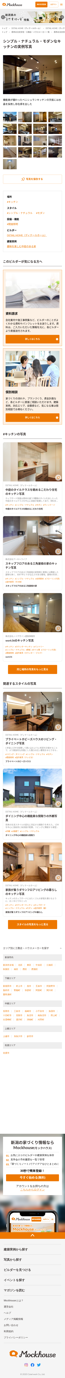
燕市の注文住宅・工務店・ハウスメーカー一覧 (30, 32)
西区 (25, 969)
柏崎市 (28, 1011)
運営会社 (8, 1306)
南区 (16, 969)
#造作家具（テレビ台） (24, 757)
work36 (8, 657)
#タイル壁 (36, 650)
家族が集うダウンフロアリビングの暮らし (24, 912)
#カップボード (40, 905)
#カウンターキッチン (23, 647)
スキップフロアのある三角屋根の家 (21, 586)
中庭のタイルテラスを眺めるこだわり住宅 (24, 509)
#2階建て (15, 831)
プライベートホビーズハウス (18, 761)
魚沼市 (30, 1015)
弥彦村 (28, 990)
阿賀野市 (51, 986)
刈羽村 (41, 1019)
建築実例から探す (16, 1249)
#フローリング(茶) (52, 579)
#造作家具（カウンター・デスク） (29, 653)
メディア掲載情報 (13, 1319)
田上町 (54, 1015)
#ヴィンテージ (49, 505)
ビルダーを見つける (17, 1269)
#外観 (7, 831)
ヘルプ (7, 1313)
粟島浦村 (7, 994)
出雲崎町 (7, 1019)
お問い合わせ (11, 1325)
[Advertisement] (32, 1095)
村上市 (19, 986)
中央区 (39, 965)
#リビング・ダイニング (15, 754)
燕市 (29, 986)
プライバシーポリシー (16, 1337)
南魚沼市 (42, 1015)
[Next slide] (62, 17)
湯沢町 (19, 1019)
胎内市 (6, 990)
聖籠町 (17, 990)
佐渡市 (6, 1053)
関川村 (50, 990)
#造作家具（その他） (14, 582)
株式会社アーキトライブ (16, 559)
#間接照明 (12, 224)
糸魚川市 (18, 1036)
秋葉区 (6, 969)
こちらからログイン (32, 1189)
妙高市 (30, 1036)
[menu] (61, 5)
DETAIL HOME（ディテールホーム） (26, 28)
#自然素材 (39, 579)
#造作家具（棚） (40, 908)
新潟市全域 (8, 965)
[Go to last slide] (3, 17)
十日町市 (7, 1015)
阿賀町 (39, 990)
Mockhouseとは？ (13, 1300)
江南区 (50, 965)
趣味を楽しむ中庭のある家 (21, 246)
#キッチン (12, 202)
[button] (32, 339)
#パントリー (39, 647)
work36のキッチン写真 (19, 640)
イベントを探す (14, 1280)
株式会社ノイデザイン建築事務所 (20, 636)
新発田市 (7, 986)
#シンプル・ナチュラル (19, 213)
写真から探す (13, 1259)
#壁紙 (28, 650)
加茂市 (52, 1011)
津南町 (30, 1019)
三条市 (17, 1011)
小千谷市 (40, 1011)
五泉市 (39, 986)
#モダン (40, 213)
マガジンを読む (14, 1290)
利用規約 (8, 1331)
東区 (29, 965)
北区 (20, 965)
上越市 (6, 1036)
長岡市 (6, 1011)
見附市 (19, 1015)
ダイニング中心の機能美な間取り (20, 835)
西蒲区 (34, 969)
